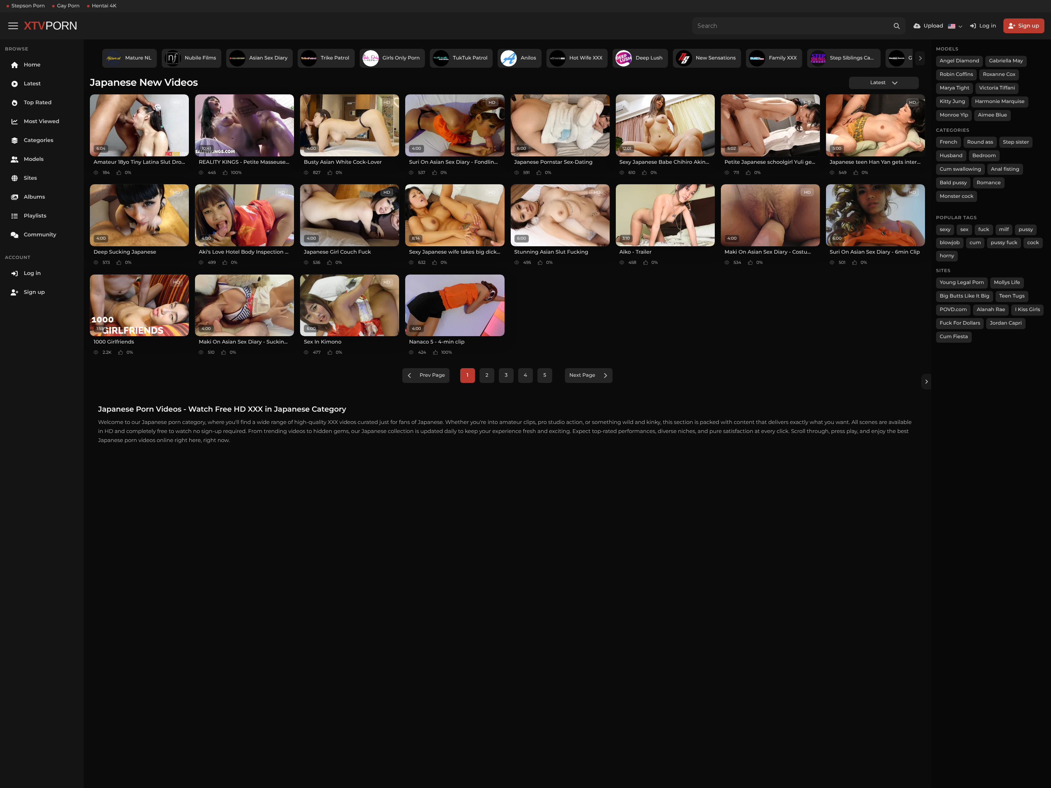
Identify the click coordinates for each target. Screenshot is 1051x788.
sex (964, 230)
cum (975, 243)
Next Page (582, 375)
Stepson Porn (28, 6)
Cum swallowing (960, 169)
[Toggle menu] (13, 26)
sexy (945, 230)
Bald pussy (953, 183)
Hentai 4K (104, 6)
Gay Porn (68, 6)
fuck (983, 230)
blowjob (950, 243)
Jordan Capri (1005, 323)
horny (947, 256)
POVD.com (953, 310)
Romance (989, 183)
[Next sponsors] (920, 58)
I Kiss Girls (1027, 310)
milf (1004, 230)
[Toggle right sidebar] (926, 381)
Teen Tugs (1012, 296)
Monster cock (956, 196)
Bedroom (984, 156)
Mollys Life (1007, 282)
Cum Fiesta (954, 337)
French (948, 142)
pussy (1026, 230)
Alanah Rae (991, 310)
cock (1033, 243)
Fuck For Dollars (960, 323)
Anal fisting (1005, 169)
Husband (951, 156)
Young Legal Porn (962, 282)
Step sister (1016, 142)
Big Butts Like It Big (964, 296)
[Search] (897, 25)
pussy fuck (1004, 243)
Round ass (980, 142)
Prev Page (432, 375)
